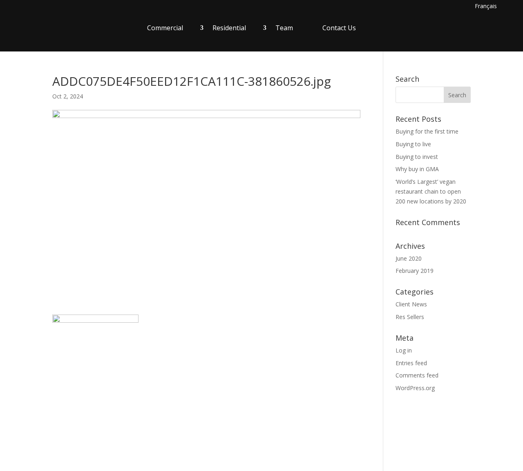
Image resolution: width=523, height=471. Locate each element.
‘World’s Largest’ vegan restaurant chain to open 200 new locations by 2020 (431, 191)
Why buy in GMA (417, 169)
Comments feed (417, 375)
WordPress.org (415, 388)
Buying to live (413, 144)
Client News (411, 304)
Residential (229, 27)
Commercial (165, 27)
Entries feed (411, 363)
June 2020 (409, 258)
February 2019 (415, 271)
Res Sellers (410, 317)
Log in (404, 350)
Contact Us (339, 27)
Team (284, 27)
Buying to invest (417, 157)
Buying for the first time (427, 131)
